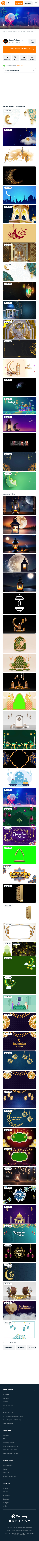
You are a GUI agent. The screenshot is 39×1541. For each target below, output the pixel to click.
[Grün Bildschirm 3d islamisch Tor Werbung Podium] (19, 854)
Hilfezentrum (7, 1479)
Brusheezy (6, 1408)
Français (6, 1516)
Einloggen (28, 3)
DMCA (5, 1453)
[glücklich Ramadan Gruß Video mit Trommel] (19, 1324)
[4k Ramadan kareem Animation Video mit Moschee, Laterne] (19, 1228)
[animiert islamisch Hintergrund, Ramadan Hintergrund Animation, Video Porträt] (7, 948)
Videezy (5, 1415)
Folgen (32, 42)
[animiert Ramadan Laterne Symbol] (19, 602)
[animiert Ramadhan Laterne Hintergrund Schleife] (19, 505)
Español (5, 1505)
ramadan (21, 1361)
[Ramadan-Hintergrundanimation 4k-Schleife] (19, 117)
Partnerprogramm (9, 1456)
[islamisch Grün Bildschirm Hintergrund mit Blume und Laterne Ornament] (19, 1151)
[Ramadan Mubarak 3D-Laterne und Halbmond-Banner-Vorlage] (19, 423)
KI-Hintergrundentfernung (12, 1433)
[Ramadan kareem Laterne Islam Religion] (19, 290)
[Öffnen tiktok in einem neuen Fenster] (22, 1534)
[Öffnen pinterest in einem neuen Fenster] (19, 1534)
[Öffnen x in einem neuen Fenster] (25, 1534)
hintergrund (9, 1361)
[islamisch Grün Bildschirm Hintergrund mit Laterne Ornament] (19, 1170)
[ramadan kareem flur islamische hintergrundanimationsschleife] (19, 328)
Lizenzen (6, 1449)
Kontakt (5, 1483)
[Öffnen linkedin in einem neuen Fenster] (15, 1534)
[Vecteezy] (3, 3)
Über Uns (6, 1486)
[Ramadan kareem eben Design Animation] (19, 777)
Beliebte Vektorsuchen (10, 1460)
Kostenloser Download (20, 50)
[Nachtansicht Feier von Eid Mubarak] (19, 194)
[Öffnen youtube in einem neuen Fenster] (28, 1534)
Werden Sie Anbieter (10, 1490)
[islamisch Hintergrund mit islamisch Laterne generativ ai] (19, 1189)
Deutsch (6, 1513)
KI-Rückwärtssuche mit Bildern (13, 1430)
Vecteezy (6, 1412)
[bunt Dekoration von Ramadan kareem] (19, 1343)
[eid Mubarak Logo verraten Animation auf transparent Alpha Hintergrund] (19, 386)
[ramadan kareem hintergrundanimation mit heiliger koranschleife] (19, 309)
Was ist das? (19, 65)
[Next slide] (31, 1361)
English (5, 1502)
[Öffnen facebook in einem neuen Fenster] (9, 1534)
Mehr (5, 1520)
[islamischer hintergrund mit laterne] (19, 136)
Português (6, 1509)
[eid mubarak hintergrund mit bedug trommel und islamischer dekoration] (19, 796)
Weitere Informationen (12, 69)
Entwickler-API (8, 1426)
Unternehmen (8, 1419)
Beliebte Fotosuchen (10, 1463)
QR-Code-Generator (9, 1437)
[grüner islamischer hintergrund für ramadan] (19, 480)
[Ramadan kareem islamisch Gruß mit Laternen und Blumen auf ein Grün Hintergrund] (19, 816)
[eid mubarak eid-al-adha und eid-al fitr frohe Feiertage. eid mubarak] (19, 155)
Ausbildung (7, 1422)
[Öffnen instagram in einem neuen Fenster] (12, 1534)
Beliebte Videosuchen (10, 1467)
